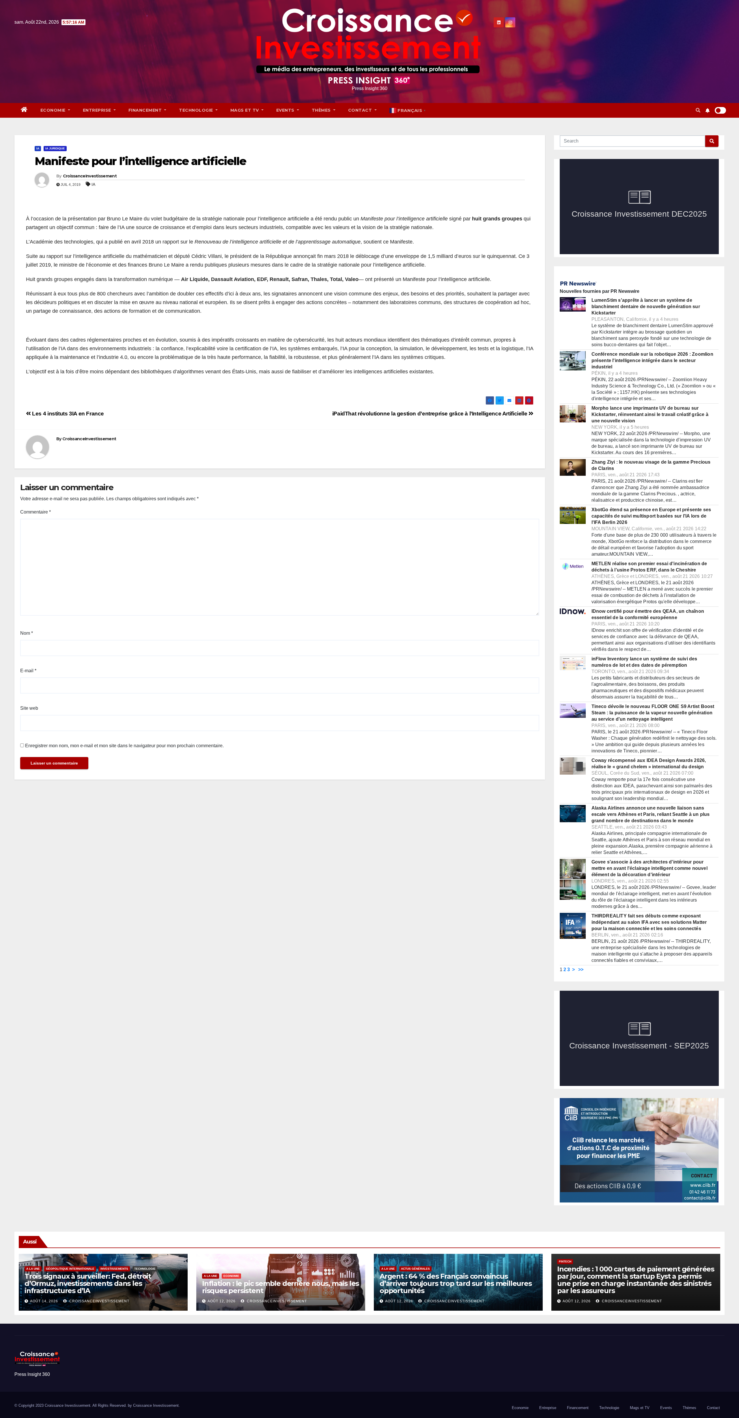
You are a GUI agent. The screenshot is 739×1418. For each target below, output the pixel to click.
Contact (360, 110)
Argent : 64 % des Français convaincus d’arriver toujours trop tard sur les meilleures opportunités (456, 1283)
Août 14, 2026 (44, 1301)
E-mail (28, 670)
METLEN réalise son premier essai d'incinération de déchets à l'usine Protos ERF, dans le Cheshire (649, 566)
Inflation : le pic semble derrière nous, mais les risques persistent (280, 1287)
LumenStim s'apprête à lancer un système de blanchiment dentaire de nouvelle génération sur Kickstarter (645, 306)
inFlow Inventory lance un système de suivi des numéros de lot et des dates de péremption (644, 662)
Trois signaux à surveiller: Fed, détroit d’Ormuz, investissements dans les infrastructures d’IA (88, 1283)
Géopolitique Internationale (70, 1268)
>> (581, 969)
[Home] (24, 110)
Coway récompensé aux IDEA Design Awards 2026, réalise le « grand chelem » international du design (648, 763)
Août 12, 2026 (222, 1301)
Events (286, 110)
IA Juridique (55, 148)
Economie (53, 110)
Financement (145, 110)
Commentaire (35, 511)
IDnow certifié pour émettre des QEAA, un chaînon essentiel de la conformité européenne (647, 614)
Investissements (114, 1268)
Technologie (196, 110)
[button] (698, 110)
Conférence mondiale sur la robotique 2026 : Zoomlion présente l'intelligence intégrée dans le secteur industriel (652, 360)
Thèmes (322, 110)
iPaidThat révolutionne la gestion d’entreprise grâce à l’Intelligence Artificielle (430, 414)
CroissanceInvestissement (90, 176)
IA (37, 148)
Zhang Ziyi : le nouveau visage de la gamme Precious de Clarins (651, 465)
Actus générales (415, 1268)
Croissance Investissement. (156, 1405)
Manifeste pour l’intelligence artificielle (140, 161)
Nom (26, 633)
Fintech (565, 1261)
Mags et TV (245, 110)
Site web (29, 708)
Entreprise (98, 110)
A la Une (33, 1268)
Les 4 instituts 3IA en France (67, 414)
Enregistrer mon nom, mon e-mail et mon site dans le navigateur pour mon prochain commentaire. (124, 745)
